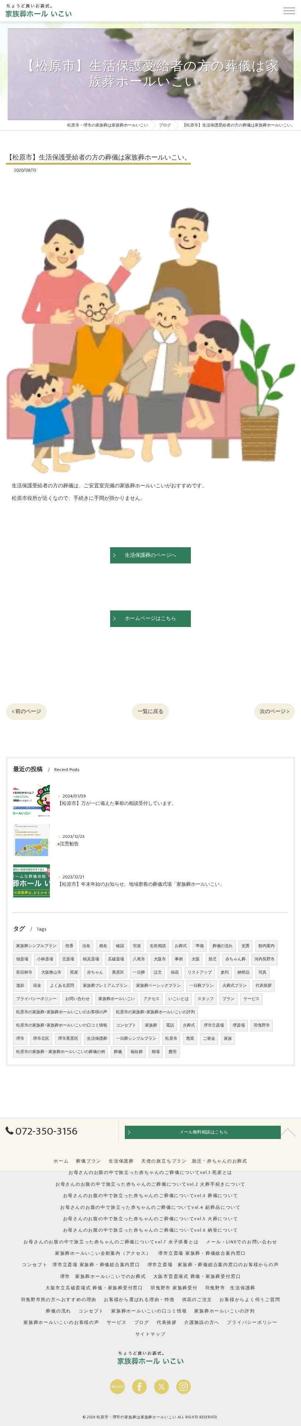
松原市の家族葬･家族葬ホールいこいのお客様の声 (61, 1012)
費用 (172, 1052)
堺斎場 (239, 1025)
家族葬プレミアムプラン (105, 985)
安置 (246, 946)
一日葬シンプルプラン (136, 1038)
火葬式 (189, 1025)
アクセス (152, 999)
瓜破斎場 (116, 959)
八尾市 (139, 959)
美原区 (118, 972)
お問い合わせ (77, 999)
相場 (156, 1052)
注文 (158, 972)
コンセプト (126, 1025)
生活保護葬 (97, 1038)
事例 (179, 959)
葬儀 (118, 1052)
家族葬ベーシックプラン (158, 985)
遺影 (20, 985)
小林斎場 (45, 959)
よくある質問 (62, 985)
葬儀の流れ (223, 946)
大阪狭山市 (51, 972)
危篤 (190, 1038)
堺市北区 (41, 1038)
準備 (200, 946)
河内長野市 (264, 959)
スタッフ (205, 999)
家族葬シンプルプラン (36, 946)
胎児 (212, 959)
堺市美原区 (68, 1038)
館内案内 (266, 946)
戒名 (103, 946)
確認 (120, 946)
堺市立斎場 (214, 1025)
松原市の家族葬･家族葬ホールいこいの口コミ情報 (61, 1025)
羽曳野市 (262, 1025)
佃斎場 (22, 959)
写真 (262, 972)
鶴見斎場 (91, 959)
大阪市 (160, 959)
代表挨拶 (263, 985)
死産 (74, 972)
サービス (251, 999)
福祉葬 (137, 1052)
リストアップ (200, 972)
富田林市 (24, 972)
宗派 (137, 946)
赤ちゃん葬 (235, 959)
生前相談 (158, 946)
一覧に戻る (150, 711)
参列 (225, 972)
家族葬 (151, 1025)
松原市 (171, 1038)
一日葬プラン (201, 985)
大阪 (196, 959)
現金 (37, 985)
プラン (228, 999)
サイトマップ (150, 1334)
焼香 (69, 946)
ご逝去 (209, 1038)
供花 (175, 972)
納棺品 (243, 972)
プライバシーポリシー (36, 999)
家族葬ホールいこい (116, 999)
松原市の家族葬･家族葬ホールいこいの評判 (155, 1012)
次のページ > (274, 711)
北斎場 (68, 959)
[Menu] (289, 10)
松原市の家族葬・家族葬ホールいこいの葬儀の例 (60, 1052)
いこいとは (178, 999)
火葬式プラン (234, 985)
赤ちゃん (95, 972)
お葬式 (181, 946)
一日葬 (139, 972)
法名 (86, 946)
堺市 (20, 1038)
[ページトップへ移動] (288, 1131)
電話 (170, 1025)
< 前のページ (26, 711)
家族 (228, 1038)
